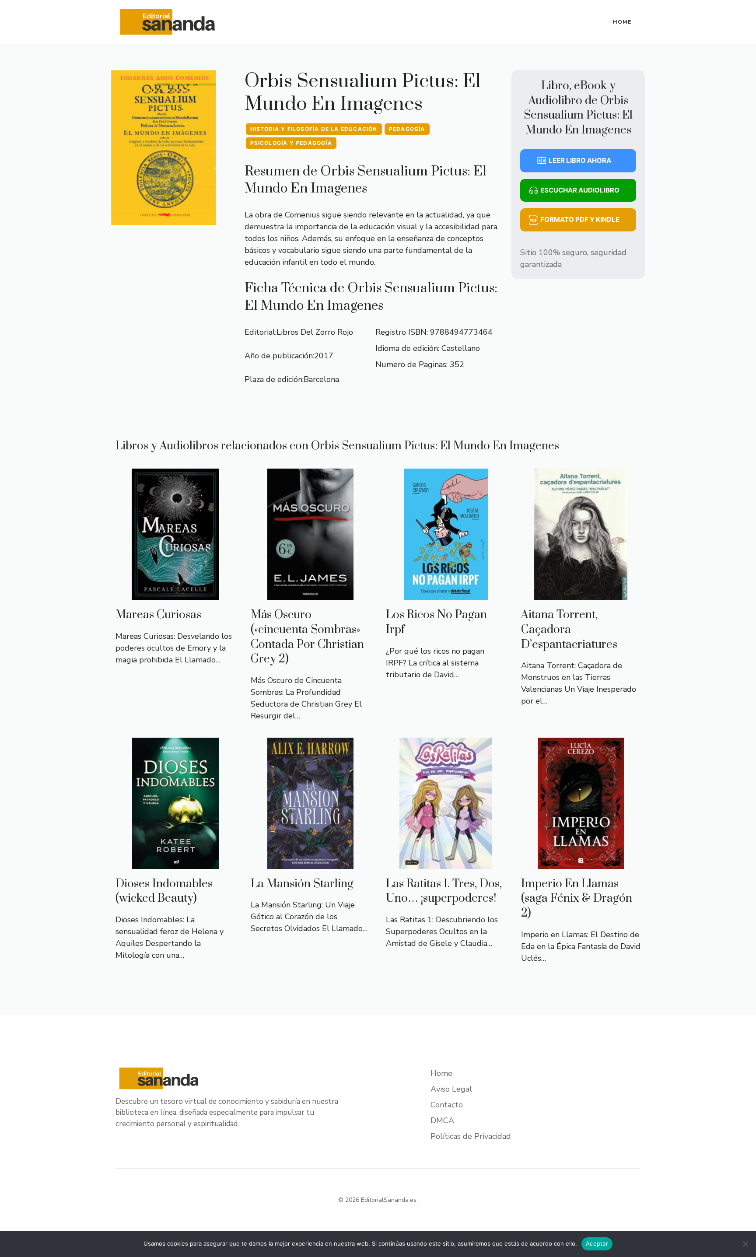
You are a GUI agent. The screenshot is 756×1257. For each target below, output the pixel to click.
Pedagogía (407, 129)
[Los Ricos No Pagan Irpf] (446, 593)
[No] (745, 1243)
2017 (323, 355)
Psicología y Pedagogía (291, 143)
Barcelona (321, 379)
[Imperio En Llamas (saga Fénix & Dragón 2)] (581, 863)
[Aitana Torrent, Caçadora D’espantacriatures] (580, 593)
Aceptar (597, 1243)
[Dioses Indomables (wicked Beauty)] (175, 863)
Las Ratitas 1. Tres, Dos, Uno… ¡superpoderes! (444, 891)
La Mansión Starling (302, 884)
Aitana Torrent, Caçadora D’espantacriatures (569, 629)
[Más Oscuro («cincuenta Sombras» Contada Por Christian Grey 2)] (310, 593)
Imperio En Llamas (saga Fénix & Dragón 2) (576, 899)
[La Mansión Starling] (310, 863)
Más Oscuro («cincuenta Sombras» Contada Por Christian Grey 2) (307, 637)
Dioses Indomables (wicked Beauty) (164, 891)
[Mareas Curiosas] (175, 593)
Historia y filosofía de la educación (314, 129)
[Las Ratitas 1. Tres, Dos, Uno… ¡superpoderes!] (445, 863)
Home (622, 21)
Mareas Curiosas (158, 615)
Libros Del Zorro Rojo (314, 332)
